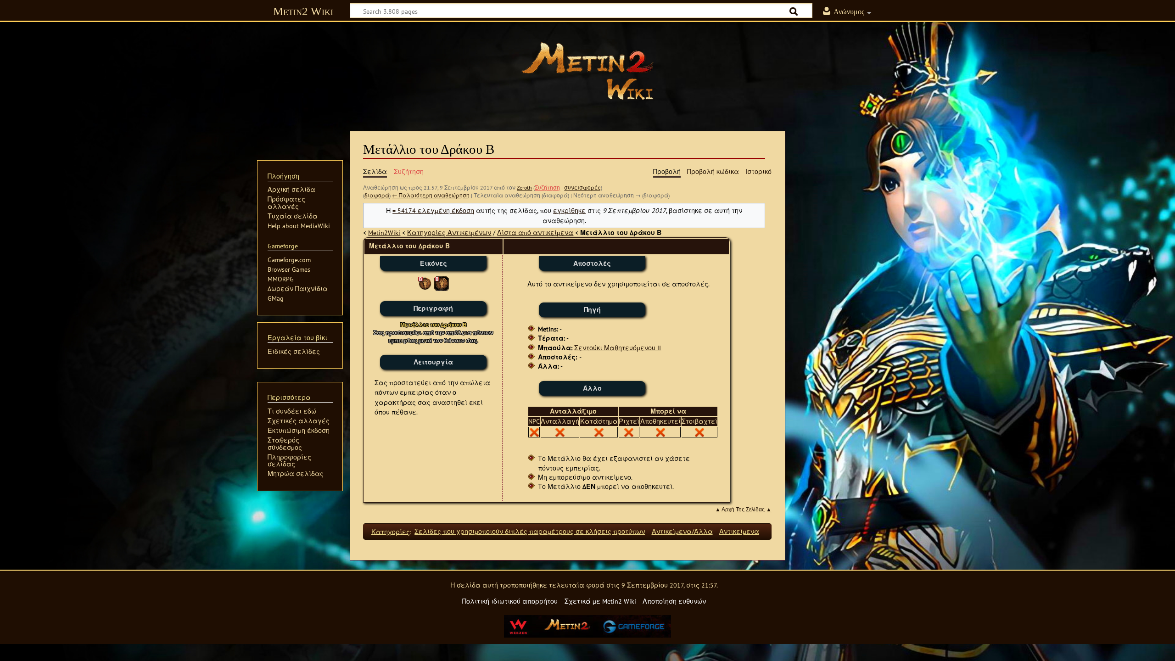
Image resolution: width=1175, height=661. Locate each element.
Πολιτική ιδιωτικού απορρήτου (510, 601)
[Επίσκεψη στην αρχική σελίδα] (587, 71)
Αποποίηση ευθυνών (674, 601)
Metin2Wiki (384, 232)
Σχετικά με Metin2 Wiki (600, 601)
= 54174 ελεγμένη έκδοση (433, 210)
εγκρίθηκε (569, 210)
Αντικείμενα (739, 531)
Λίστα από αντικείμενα (535, 232)
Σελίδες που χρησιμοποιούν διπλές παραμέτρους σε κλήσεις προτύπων (529, 531)
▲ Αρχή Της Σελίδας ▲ (743, 509)
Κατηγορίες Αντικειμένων (449, 232)
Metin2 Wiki (303, 11)
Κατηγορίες (390, 531)
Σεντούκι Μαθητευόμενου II (617, 347)
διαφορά (376, 195)
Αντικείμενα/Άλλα (682, 531)
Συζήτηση (547, 187)
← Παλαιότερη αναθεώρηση (431, 195)
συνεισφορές (582, 187)
